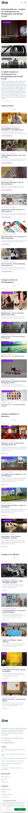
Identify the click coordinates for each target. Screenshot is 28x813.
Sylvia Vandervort (4, 153)
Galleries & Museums (6, 58)
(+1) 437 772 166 (7, 740)
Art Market (4, 565)
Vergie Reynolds (4, 126)
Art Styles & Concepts (6, 794)
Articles (3, 747)
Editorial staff (5, 774)
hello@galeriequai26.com (9, 742)
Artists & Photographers (7, 46)
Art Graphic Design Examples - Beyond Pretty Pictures (13, 758)
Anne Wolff (3, 180)
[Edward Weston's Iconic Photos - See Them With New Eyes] (14, 50)
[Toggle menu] (25, 2)
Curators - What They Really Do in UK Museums (12, 761)
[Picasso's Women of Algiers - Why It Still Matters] (14, 31)
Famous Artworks (6, 22)
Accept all (20, 809)
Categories (4, 786)
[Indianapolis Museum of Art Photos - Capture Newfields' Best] (14, 62)
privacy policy (22, 806)
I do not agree (8, 809)
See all (14, 109)
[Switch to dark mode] (21, 2)
